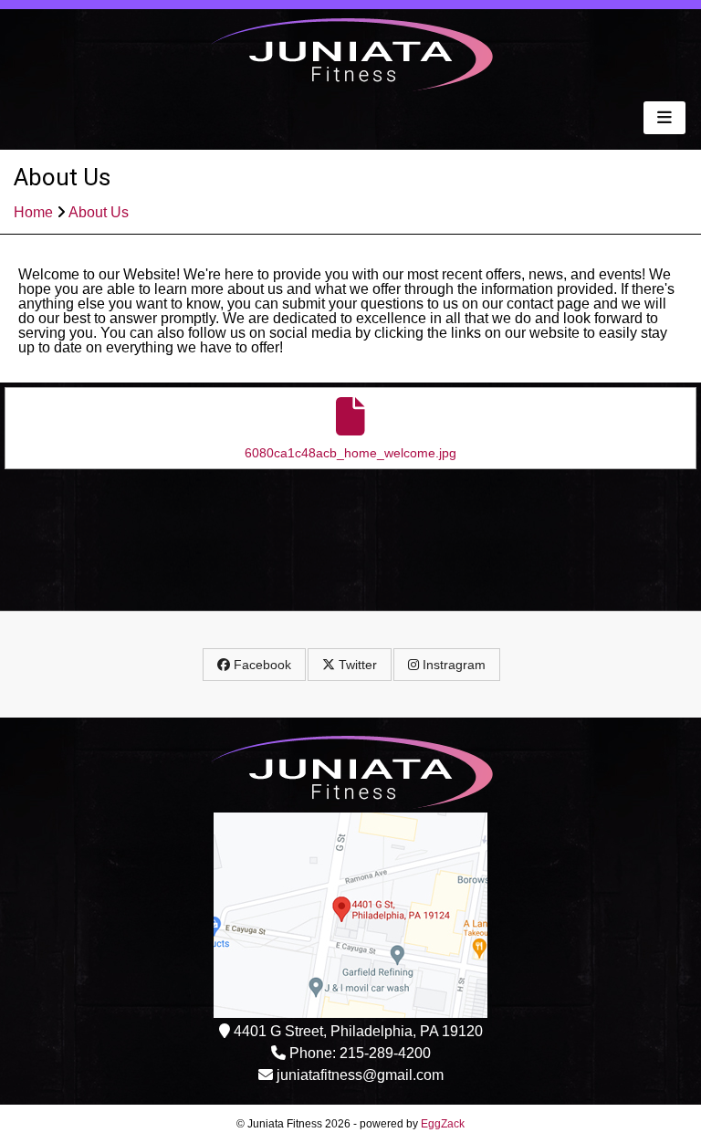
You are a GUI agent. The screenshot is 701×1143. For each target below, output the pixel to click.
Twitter (356, 664)
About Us (98, 212)
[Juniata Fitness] (351, 87)
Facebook (260, 664)
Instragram (452, 664)
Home (33, 212)
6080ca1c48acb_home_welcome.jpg (350, 453)
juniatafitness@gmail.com (360, 1075)
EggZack (443, 1123)
